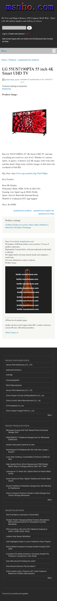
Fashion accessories (20, 224)
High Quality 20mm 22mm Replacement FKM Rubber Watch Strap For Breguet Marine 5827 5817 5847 (27, 465)
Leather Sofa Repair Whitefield (18, 536)
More (50, 415)
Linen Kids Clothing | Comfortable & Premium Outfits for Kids (28, 458)
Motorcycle (9, 227)
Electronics (6, 88)
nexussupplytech (12, 380)
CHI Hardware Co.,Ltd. (15, 405)
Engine (19, 227)
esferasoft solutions (13, 370)
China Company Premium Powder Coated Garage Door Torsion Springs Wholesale (28, 494)
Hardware (44, 224)
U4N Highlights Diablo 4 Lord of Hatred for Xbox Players (28, 541)
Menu (4, 50)
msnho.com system (20, 593)
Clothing (8, 224)
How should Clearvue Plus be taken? (21, 566)
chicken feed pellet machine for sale (20, 444)
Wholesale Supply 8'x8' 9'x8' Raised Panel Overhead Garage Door (27, 431)
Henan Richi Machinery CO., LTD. (19, 364)
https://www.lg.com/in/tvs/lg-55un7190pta (30, 173)
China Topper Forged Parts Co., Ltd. (20, 410)
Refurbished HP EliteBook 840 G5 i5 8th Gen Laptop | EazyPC (27, 450)
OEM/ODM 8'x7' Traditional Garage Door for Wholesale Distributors (27, 438)
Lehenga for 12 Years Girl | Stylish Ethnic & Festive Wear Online (28, 472)
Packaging (27, 227)
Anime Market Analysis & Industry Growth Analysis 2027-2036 (28, 547)
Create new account (16, 33)
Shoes (31, 224)
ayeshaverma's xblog (46, 213)
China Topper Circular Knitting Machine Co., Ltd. (25, 395)
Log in (4, 33)
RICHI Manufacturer (14, 385)
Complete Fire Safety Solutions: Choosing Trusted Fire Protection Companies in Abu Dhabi (27, 554)
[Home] (28, 7)
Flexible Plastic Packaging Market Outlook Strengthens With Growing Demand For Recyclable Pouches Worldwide (27, 521)
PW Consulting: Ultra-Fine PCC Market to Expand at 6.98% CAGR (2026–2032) (26, 530)
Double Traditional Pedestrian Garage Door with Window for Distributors (28, 486)
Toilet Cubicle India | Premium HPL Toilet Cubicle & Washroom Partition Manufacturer (26, 572)
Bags (37, 224)
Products (12, 59)
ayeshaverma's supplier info (43, 210)
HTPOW (9, 375)
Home (3, 59)
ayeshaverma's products (28, 59)
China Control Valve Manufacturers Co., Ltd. (23, 400)
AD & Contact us (11, 332)
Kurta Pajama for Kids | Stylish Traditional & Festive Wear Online (28, 479)
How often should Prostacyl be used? (21, 561)
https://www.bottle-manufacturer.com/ (19, 241)
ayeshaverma (34, 79)
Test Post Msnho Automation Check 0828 (22, 514)
